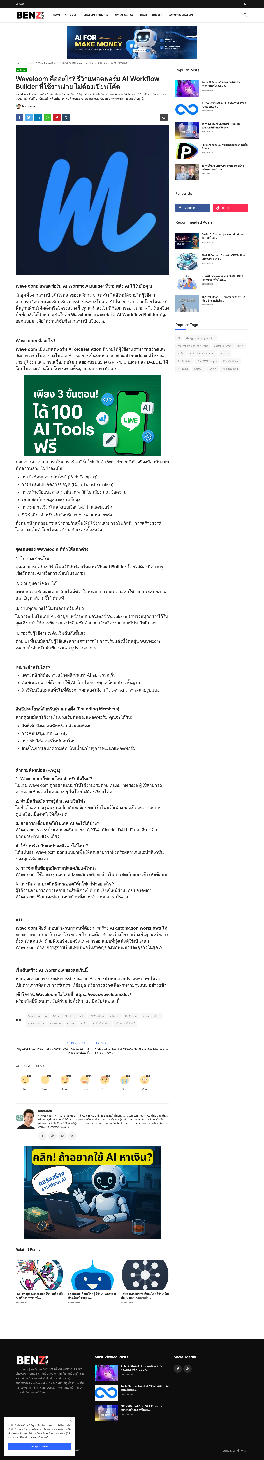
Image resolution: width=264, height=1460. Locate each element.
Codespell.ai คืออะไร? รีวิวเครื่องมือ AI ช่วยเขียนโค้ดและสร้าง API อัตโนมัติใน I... (131, 1051)
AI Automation (36, 1023)
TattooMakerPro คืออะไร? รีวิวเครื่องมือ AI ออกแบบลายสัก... (145, 1296)
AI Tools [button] (71, 15)
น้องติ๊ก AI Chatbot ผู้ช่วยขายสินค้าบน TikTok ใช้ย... (223, 236)
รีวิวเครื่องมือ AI (230, 361)
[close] (71, 1421)
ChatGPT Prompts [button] (96, 15)
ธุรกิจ (180, 353)
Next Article (102, 1042)
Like (25, 1089)
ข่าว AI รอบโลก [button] (124, 15)
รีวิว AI (241, 345)
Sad (124, 1089)
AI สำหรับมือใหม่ (101, 1023)
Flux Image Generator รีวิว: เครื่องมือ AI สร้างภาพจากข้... (40, 1296)
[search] (245, 15)
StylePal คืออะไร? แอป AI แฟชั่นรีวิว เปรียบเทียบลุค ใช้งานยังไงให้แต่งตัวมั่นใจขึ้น (53, 1051)
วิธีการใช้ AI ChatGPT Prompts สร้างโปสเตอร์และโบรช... (223, 167)
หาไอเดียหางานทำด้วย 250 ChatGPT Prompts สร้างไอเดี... (222, 277)
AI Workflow (97, 1016)
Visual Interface (151, 1016)
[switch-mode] (245, 4)
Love (65, 1089)
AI (46, 1016)
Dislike (44, 1089)
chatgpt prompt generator (200, 338)
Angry (104, 1089)
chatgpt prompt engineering (193, 345)
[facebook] (178, 1369)
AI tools (225, 353)
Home (57, 15)
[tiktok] (187, 1369)
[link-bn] (132, 42)
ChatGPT (198, 368)
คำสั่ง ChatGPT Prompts (202, 353)
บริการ (213, 368)
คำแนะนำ (183, 368)
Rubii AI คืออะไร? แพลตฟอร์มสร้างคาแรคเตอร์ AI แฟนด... (221, 84)
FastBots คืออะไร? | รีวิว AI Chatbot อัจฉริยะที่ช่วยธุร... (92, 1296)
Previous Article (80, 1042)
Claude (68, 1016)
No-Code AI (131, 1016)
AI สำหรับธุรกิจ (230, 368)
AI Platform (55, 1023)
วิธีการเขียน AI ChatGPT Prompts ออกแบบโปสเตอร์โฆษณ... (221, 125)
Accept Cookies (39, 1446)
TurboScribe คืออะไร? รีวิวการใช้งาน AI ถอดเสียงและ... (224, 104)
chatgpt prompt (222, 345)
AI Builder (114, 1016)
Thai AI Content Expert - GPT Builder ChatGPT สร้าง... (224, 257)
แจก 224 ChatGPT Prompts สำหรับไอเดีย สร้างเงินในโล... (223, 298)
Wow (144, 1089)
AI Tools (30, 63)
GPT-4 (56, 1016)
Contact (20, 3)
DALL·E (81, 1016)
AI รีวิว (84, 1023)
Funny (84, 1089)
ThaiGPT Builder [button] (151, 15)
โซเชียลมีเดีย (184, 361)
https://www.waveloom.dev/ (102, 994)
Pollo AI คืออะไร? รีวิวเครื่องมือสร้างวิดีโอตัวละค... (225, 146)
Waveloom (34, 1016)
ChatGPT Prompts (207, 361)
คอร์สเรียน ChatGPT (181, 15)
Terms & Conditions (233, 1450)
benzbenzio (45, 1111)
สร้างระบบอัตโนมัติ (125, 1023)
